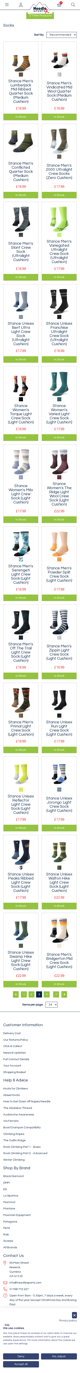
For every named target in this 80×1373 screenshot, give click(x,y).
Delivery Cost (12, 1033)
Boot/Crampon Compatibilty (22, 1127)
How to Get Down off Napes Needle (26, 1101)
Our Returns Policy (15, 1039)
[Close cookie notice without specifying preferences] (74, 1315)
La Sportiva (10, 1195)
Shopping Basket (14, 1072)
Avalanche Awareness (18, 1114)
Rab (6, 1234)
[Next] (64, 994)
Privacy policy (68, 1320)
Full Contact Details (16, 1059)
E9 (5, 1189)
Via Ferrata (10, 1120)
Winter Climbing (14, 1159)
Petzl (6, 1227)
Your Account (12, 1065)
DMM (6, 1182)
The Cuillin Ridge (14, 1140)
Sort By (39, 34)
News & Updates (14, 1052)
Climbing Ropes (13, 1133)
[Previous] (16, 994)
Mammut (9, 1202)
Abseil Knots (11, 1095)
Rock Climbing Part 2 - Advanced (25, 1153)
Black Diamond (13, 1176)
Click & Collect (12, 1046)
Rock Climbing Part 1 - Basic (22, 1146)
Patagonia (10, 1221)
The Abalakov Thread (17, 1107)
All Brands (10, 1247)
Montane (9, 1208)
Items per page (32, 1004)
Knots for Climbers (15, 1088)
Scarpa (8, 1240)
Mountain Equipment (17, 1215)
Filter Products (41, 15)
